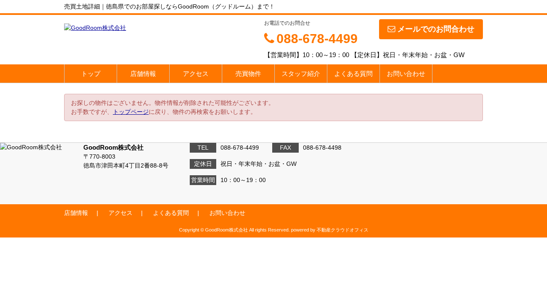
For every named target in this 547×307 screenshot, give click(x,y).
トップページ (131, 111)
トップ (90, 73)
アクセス (196, 73)
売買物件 (248, 73)
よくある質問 (353, 73)
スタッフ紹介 (301, 73)
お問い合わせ (406, 73)
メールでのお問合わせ (435, 29)
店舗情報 (143, 73)
